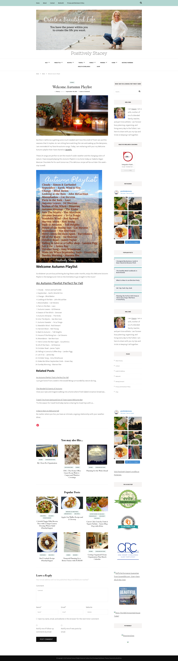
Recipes (69, 63)
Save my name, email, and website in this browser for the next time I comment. (68, 618)
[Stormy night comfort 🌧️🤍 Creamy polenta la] (120, 232)
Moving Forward (127, 63)
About (45, 3)
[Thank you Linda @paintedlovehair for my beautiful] (135, 232)
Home (38, 3)
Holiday (102, 516)
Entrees (43, 555)
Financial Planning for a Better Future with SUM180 (72, 559)
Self (46, 63)
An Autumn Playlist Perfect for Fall (59, 283)
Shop (98, 66)
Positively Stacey (89, 53)
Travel (80, 63)
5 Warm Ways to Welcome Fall (47, 410)
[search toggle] (141, 3)
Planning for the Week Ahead (97, 470)
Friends (102, 63)
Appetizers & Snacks (97, 514)
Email (63, 607)
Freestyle (57, 63)
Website (89, 607)
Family (91, 63)
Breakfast (68, 514)
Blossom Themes (104, 658)
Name (38, 607)
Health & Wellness (84, 66)
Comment (40, 585)
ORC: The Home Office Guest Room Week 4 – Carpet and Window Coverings (72, 474)
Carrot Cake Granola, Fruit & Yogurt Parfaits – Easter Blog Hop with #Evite (97, 523)
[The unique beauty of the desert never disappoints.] (135, 203)
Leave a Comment (85, 92)
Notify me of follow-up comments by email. (45, 630)
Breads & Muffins (72, 512)
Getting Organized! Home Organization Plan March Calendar (97, 556)
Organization (50, 460)
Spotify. (68, 149)
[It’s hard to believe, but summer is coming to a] (120, 203)
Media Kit (61, 3)
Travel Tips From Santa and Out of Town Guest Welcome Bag (59, 399)
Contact (52, 3)
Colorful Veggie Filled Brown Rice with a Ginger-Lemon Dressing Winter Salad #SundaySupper (47, 524)
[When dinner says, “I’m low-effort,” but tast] (135, 218)
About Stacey (119, 361)
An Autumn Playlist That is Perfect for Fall (52, 377)
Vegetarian (47, 518)
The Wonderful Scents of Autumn (49, 388)
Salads (51, 516)
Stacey (58, 92)
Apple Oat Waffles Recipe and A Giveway (72, 518)
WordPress (118, 658)
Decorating (69, 467)
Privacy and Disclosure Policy (75, 3)
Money (75, 555)
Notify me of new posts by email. (71, 630)
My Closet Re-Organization (47, 463)
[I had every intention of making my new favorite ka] (120, 218)
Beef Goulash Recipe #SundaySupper (47, 559)
